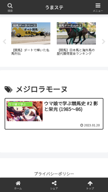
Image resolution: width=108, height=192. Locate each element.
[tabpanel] (31, 41)
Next (104, 42)
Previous (4, 42)
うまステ (54, 7)
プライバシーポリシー (54, 174)
